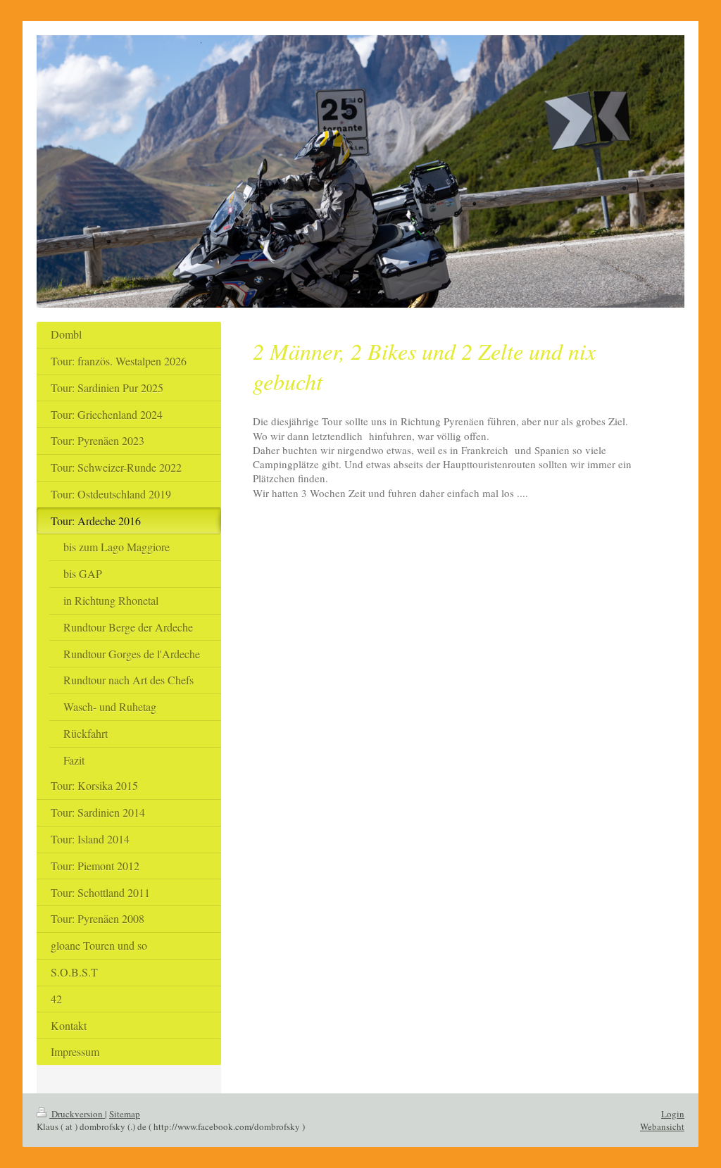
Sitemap (124, 1113)
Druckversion (77, 1113)
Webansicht (662, 1126)
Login (672, 1113)
